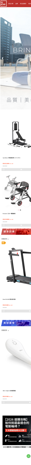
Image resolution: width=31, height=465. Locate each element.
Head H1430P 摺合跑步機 (9, 299)
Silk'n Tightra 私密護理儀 (9, 390)
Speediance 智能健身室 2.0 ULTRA (11, 157)
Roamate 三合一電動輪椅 (9, 213)
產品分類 (10, 3)
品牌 (16, 3)
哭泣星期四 (23, 3)
